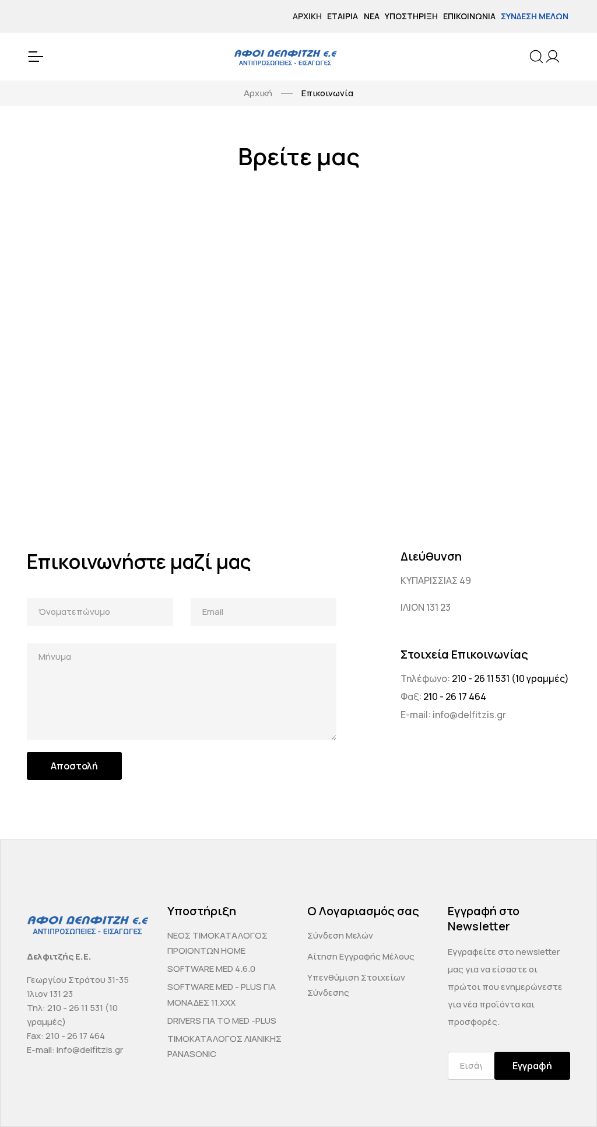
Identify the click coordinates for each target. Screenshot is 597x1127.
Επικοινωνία (469, 16)
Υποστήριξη (411, 16)
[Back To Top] (566, 1096)
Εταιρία (342, 16)
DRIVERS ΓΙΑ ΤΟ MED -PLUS (221, 1020)
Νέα (372, 16)
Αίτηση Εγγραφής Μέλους (361, 956)
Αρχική (307, 16)
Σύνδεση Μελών (534, 16)
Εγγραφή (532, 1065)
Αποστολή (74, 766)
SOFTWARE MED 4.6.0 (211, 969)
